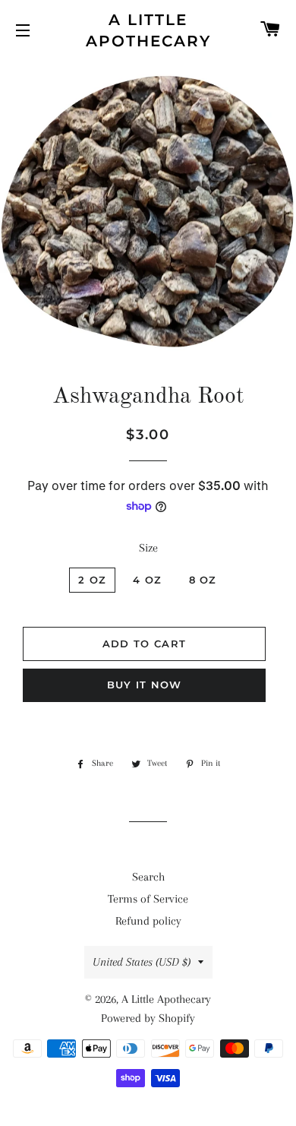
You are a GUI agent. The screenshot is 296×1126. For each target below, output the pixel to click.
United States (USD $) (142, 962)
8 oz (203, 580)
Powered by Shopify (148, 1018)
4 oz (147, 580)
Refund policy (148, 921)
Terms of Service (148, 899)
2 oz (92, 580)
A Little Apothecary (148, 30)
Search (148, 877)
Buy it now (144, 684)
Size (148, 548)
